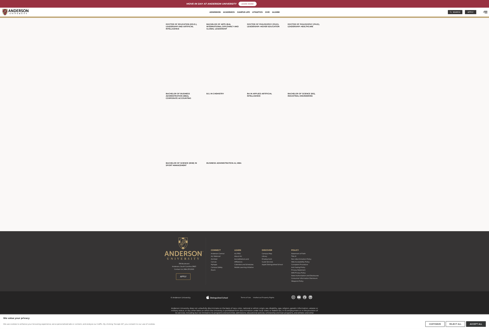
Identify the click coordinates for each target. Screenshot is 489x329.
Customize (435, 324)
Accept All (476, 324)
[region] (244, 321)
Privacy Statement (298, 270)
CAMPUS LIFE (243, 12)
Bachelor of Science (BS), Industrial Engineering (301, 94)
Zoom (213, 270)
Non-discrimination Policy (301, 259)
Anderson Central (217, 253)
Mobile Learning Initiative (244, 267)
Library (264, 256)
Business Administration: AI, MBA (223, 163)
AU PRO (237, 253)
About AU (238, 256)
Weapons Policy (297, 281)
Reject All (455, 324)
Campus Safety (216, 267)
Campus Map (267, 253)
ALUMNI (276, 12)
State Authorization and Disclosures (305, 276)
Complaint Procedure (299, 264)
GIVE (267, 12)
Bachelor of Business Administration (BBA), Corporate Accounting (178, 95)
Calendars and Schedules (243, 264)
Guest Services (267, 262)
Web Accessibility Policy (300, 262)
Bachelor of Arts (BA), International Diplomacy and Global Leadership (222, 26)
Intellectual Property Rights (262, 297)
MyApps (214, 264)
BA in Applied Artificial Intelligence (259, 94)
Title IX (293, 256)
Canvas (213, 262)
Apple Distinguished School (272, 264)
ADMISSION (215, 12)
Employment (267, 259)
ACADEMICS (229, 12)
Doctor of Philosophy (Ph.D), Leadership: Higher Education (263, 25)
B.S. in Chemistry (215, 93)
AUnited (214, 259)
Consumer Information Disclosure (304, 278)
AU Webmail (215, 256)
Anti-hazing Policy (298, 267)
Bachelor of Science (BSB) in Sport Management (181, 164)
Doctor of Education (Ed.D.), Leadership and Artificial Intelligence (181, 26)
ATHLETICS (257, 12)
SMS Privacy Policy (298, 273)
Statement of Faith (298, 253)
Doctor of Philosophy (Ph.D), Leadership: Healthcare (304, 25)
